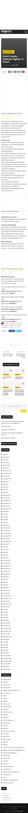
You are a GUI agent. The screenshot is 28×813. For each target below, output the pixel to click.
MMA (11, 327)
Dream (5, 695)
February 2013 (6, 528)
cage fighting (7, 323)
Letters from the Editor (9, 731)
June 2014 (5, 487)
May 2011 (5, 582)
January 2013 (6, 530)
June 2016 (5, 460)
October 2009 (6, 634)
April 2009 (5, 650)
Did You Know (6, 693)
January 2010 (6, 625)
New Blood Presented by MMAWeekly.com (14, 750)
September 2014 (7, 478)
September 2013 (7, 508)
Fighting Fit (6, 717)
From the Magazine (8, 720)
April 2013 (5, 522)
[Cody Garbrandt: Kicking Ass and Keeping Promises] (8, 384)
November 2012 (7, 536)
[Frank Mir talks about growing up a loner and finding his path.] (20, 384)
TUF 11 (18, 327)
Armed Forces (6, 685)
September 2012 (7, 541)
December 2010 (7, 596)
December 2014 (7, 470)
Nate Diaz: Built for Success (8, 438)
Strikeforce (6, 763)
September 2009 (7, 636)
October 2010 (6, 601)
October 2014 (6, 476)
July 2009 (5, 642)
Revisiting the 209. (5, 426)
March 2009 (6, 653)
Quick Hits (5, 761)
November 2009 (7, 631)
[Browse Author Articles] (14, 339)
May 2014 (5, 489)
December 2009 (7, 628)
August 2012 (6, 544)
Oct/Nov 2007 (6, 755)
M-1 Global (6, 733)
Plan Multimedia (18, 811)
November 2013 (7, 503)
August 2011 (6, 576)
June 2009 (5, 644)
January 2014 (6, 498)
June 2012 (5, 549)
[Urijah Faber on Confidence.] (20, 371)
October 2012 (6, 538)
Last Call (5, 728)
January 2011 (6, 593)
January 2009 (6, 655)
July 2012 (5, 546)
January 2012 (6, 563)
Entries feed (6, 795)
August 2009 (6, 639)
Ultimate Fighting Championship (8, 52)
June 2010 (5, 612)
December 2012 (7, 533)
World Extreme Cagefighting (10, 780)
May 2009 (5, 647)
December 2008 (7, 658)
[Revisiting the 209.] (8, 371)
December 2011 (7, 566)
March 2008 (6, 666)
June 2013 (5, 517)
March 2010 (6, 620)
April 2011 (5, 585)
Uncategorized (7, 774)
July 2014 (5, 484)
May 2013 (5, 519)
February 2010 (6, 623)
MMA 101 (5, 742)
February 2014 (6, 495)
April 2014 (5, 492)
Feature (5, 698)
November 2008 (7, 661)
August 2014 (6, 481)
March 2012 (6, 557)
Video (4, 777)
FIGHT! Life (6, 374)
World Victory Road (8, 782)
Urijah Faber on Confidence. (8, 429)
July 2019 (5, 454)
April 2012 (5, 555)
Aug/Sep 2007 (6, 687)
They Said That (6, 769)
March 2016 (6, 462)
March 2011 (6, 587)
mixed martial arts (5, 327)
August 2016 (6, 457)
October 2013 (6, 506)
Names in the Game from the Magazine (13, 747)
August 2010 (6, 606)
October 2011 (6, 571)
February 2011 (6, 590)
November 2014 (7, 473)
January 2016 (6, 465)
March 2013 (6, 525)
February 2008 (6, 669)
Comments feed (7, 797)
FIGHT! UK (5, 714)
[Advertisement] (14, 15)
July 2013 (5, 514)
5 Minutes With (6, 679)
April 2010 (5, 617)
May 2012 (5, 552)
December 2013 (7, 500)
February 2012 (6, 560)
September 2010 (7, 604)
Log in (4, 793)
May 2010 (5, 614)
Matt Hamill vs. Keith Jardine (15, 325)
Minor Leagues (7, 739)
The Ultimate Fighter (8, 50)
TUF (15, 327)
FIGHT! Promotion (7, 712)
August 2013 (6, 511)
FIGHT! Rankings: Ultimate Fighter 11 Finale (20, 355)
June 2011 (5, 579)
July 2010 (5, 609)
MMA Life (17, 374)
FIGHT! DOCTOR (7, 706)
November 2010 (7, 598)
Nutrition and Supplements (10, 753)
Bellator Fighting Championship (11, 690)
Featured (5, 387)
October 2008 (6, 663)
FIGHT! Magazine (5, 325)
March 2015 (6, 468)
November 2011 (7, 568)
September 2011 (7, 574)
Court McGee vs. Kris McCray (16, 323)
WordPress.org (6, 799)
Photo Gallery (6, 758)
